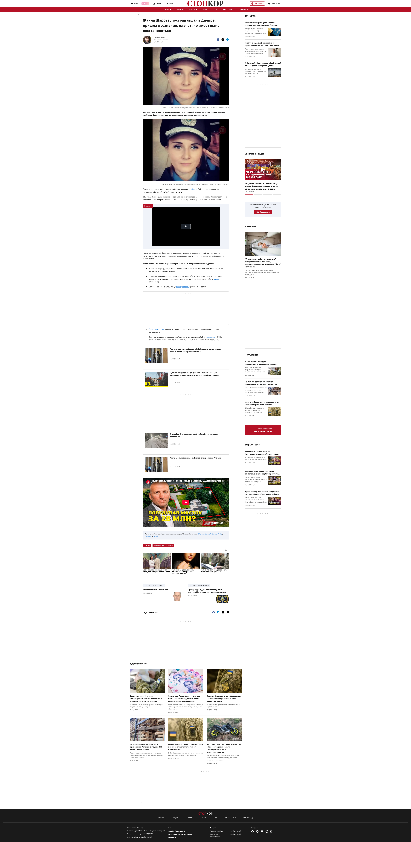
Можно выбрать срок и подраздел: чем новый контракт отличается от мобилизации (185, 747)
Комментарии (153, 612)
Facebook (207, 534)
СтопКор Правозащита (176, 831)
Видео (179, 9)
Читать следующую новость (198, 585)
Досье (215, 9)
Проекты (166, 9)
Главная (133, 15)
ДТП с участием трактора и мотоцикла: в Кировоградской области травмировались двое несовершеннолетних (224, 748)
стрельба (147, 545)
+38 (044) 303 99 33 (263, 431)
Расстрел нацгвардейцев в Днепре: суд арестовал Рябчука (195, 458)
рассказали (212, 337)
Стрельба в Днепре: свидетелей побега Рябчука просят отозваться (194, 435)
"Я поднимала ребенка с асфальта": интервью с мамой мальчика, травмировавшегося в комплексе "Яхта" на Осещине (263, 263)
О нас (170, 828)
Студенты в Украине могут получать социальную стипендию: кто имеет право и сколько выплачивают (184, 699)
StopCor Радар (243, 9)
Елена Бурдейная (159, 38)
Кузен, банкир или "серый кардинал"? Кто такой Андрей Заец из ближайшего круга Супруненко (262, 494)
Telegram (200, 534)
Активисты (172, 838)
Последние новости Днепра (163, 545)
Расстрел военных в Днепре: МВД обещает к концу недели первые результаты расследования (195, 350)
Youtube (214, 534)
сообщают (193, 189)
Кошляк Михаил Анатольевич (156, 589)
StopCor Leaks (227, 9)
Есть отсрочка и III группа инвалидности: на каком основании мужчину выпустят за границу (146, 699)
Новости (192, 9)
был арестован (182, 286)
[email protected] (146, 837)
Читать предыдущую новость (154, 585)
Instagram (148, 536)
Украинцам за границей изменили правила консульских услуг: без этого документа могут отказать (261, 25)
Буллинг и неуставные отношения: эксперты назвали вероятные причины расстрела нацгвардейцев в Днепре (194, 374)
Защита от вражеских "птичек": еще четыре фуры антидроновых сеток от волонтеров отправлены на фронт (261, 186)
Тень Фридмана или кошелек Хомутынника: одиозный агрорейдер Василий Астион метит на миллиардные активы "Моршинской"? (262, 455)
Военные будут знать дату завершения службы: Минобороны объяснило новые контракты (224, 699)
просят (216, 279)
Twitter (220, 534)
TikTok (155, 536)
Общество (141, 15)
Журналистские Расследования (180, 834)
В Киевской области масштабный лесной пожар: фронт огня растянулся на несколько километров (263, 66)
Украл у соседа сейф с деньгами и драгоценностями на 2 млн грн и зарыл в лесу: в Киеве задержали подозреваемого (263, 47)
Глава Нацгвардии (156, 329)
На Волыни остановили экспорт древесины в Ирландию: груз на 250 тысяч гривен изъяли (146, 747)
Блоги (205, 9)
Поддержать (259, 3)
